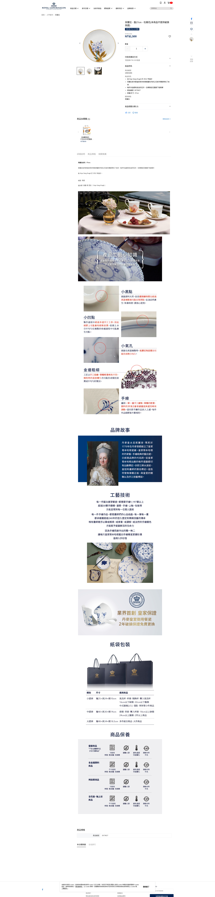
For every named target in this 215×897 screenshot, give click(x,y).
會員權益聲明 (121, 896)
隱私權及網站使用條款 (92, 896)
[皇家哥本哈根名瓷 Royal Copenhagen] (53, 5)
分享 (129, 113)
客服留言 (120, 893)
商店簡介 (88, 893)
